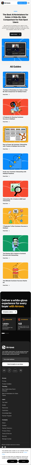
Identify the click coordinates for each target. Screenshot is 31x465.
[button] (28, 3)
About (3, 423)
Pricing (4, 381)
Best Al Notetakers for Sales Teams (10, 394)
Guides (4, 405)
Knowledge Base (6, 413)
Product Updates (6, 384)
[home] (5, 3)
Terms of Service (7, 433)
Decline (23, 461)
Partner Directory (7, 428)
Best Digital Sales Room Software (8, 390)
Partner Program (7, 416)
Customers (5, 410)
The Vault (4, 402)
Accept (12, 461)
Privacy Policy (6, 431)
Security (4, 436)
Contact (4, 425)
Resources (5, 408)
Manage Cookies (6, 439)
